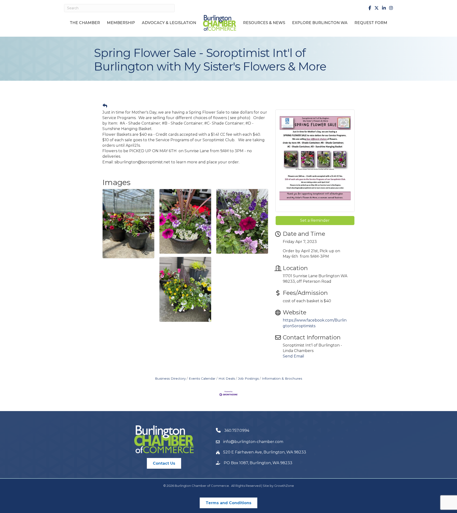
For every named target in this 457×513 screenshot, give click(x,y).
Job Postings (248, 378)
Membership (121, 22)
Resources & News (264, 22)
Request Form (370, 22)
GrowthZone (284, 486)
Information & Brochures (282, 378)
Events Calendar (202, 378)
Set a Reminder (315, 220)
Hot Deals (227, 378)
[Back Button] (105, 106)
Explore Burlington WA (320, 22)
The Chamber (85, 22)
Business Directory (170, 378)
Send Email (293, 356)
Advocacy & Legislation (169, 22)
